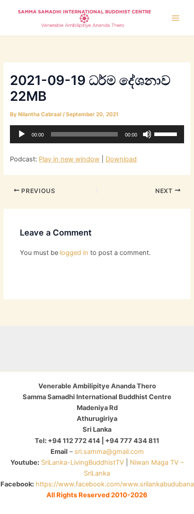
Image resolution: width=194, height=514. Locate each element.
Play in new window (69, 159)
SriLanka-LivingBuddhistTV (81, 462)
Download (121, 159)
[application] (97, 134)
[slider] (167, 133)
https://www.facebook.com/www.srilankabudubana (115, 484)
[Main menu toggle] (175, 18)
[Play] (21, 134)
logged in (74, 253)
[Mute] (147, 134)
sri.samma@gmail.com (109, 452)
